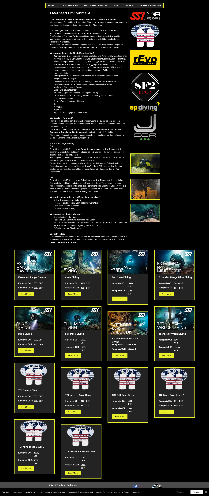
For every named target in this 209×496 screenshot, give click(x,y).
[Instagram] (140, 487)
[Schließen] (206, 492)
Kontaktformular (95, 237)
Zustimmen (197, 492)
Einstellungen (182, 492)
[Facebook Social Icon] (135, 487)
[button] (69, 5)
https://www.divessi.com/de (88, 149)
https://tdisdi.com (84, 180)
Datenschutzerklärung (132, 492)
